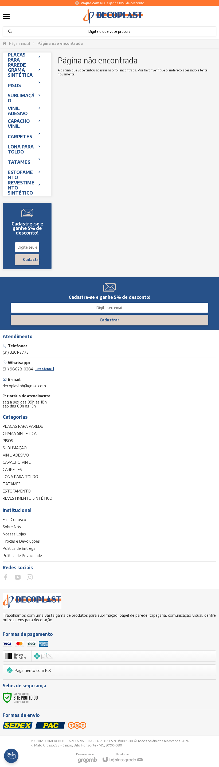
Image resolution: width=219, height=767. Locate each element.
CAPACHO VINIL (17, 462)
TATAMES (12, 483)
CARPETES (12, 469)
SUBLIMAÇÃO (15, 447)
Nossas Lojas (14, 533)
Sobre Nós (12, 526)
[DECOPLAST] (113, 17)
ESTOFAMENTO (17, 491)
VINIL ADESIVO (16, 455)
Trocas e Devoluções (21, 541)
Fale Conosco (14, 519)
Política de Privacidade (22, 555)
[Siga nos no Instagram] (30, 577)
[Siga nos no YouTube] (18, 577)
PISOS (8, 440)
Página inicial (19, 43)
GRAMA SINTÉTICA (20, 433)
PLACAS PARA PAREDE (23, 426)
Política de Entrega (19, 548)
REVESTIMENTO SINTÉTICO (27, 498)
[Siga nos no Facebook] (6, 577)
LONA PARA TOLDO (20, 476)
